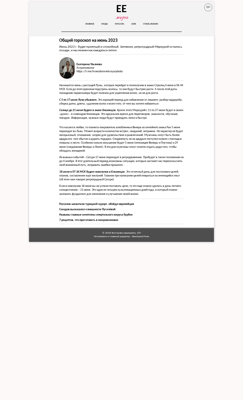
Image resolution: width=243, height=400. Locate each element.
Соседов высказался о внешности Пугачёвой (87, 209)
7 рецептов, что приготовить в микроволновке (88, 220)
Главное (89, 24)
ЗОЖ (133, 24)
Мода (104, 24)
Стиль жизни (150, 24)
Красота (119, 24)
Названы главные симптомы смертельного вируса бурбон (95, 214)
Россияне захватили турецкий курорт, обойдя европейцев (96, 204)
